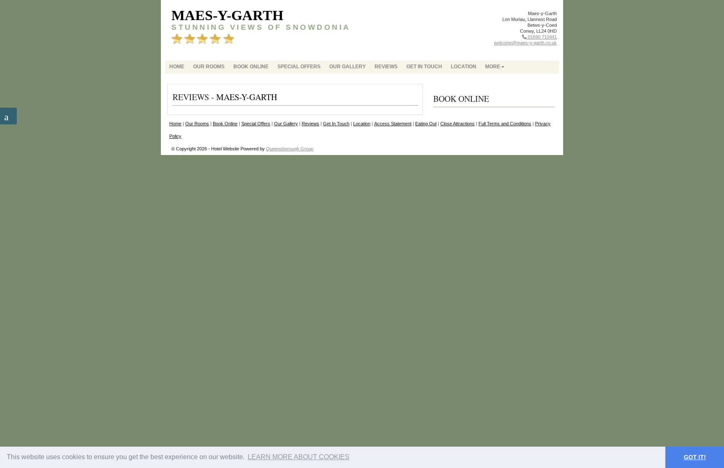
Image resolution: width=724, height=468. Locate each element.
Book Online (251, 67)
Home (176, 67)
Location (463, 67)
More (492, 67)
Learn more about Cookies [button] (298, 456)
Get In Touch (424, 67)
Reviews (386, 67)
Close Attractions (457, 123)
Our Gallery (347, 67)
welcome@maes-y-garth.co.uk (525, 42)
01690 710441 (542, 36)
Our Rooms (209, 67)
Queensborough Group (289, 148)
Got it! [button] (695, 457)
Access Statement (392, 123)
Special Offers (299, 67)
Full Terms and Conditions (504, 123)
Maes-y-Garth (227, 15)
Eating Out (426, 123)
